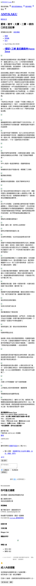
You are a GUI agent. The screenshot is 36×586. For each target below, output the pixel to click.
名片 (6, 40)
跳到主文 (4, 19)
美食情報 (16, 32)
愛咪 (2, 435)
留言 (15, 446)
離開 (11, 582)
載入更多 (4, 460)
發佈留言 (4, 472)
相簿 (6, 36)
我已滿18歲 (5, 582)
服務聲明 (20, 559)
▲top (2, 457)
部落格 (7, 38)
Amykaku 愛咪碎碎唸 (17, 518)
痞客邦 (11, 446)
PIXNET (9, 557)
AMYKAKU (9, 14)
